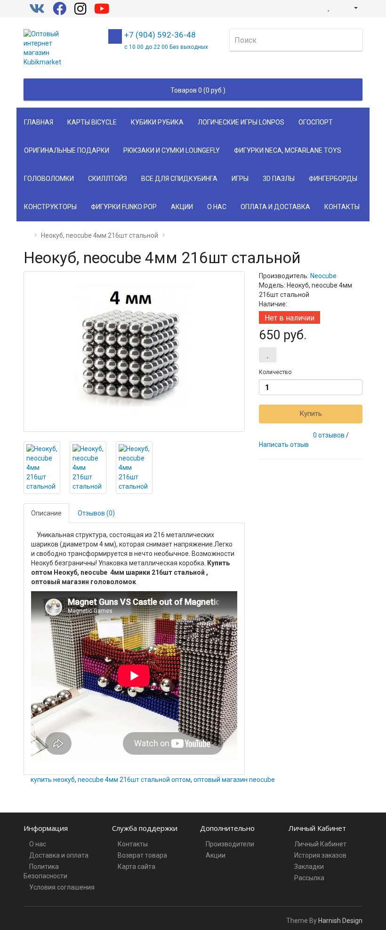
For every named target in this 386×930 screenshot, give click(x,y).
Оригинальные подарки (66, 150)
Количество (275, 372)
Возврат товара (142, 855)
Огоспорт (315, 122)
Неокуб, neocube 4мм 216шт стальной (99, 235)
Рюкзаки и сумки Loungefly (171, 150)
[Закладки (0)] (328, 7)
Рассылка (309, 878)
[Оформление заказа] (338, 7)
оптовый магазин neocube (234, 779)
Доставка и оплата (58, 855)
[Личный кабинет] (352, 7)
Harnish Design (340, 920)
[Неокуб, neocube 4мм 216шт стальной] (134, 351)
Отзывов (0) (96, 513)
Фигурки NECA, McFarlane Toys (287, 150)
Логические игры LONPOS (241, 122)
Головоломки (49, 178)
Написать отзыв (284, 444)
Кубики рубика (157, 122)
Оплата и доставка (275, 207)
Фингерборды (333, 178)
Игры (240, 178)
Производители (230, 844)
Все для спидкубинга (179, 178)
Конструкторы (50, 207)
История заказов (320, 855)
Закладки (309, 866)
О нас (216, 207)
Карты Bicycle (92, 122)
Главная (38, 122)
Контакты (342, 207)
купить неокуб (53, 779)
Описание (46, 513)
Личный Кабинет (320, 844)
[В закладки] (267, 354)
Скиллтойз (107, 178)
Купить (310, 413)
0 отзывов (329, 435)
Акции (182, 207)
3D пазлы (279, 178)
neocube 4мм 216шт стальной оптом (134, 779)
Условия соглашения (62, 887)
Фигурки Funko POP (124, 207)
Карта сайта (136, 866)
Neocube (323, 276)
